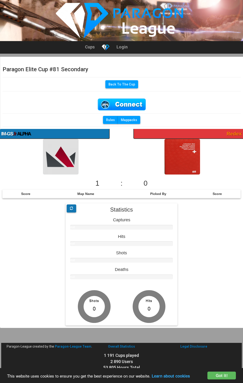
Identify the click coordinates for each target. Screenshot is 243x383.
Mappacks (129, 120)
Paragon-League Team (73, 346)
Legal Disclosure (193, 346)
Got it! (222, 375)
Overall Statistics (121, 346)
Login (122, 46)
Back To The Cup (121, 84)
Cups (90, 46)
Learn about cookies (171, 376)
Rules (110, 120)
